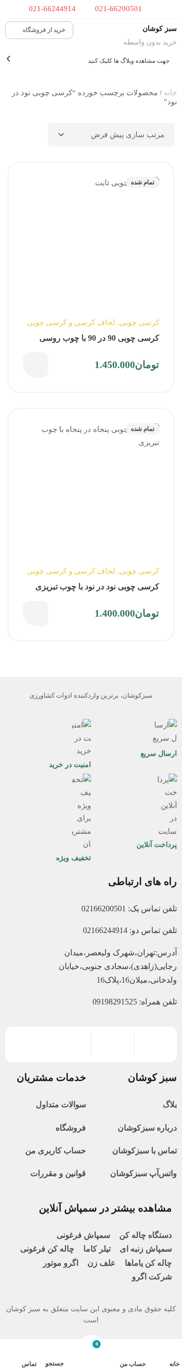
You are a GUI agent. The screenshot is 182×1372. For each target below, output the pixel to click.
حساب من (133, 1363)
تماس (29, 1363)
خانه (170, 93)
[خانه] (173, 1352)
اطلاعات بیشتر (35, 365)
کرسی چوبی (139, 322)
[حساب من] (139, 1352)
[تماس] (30, 1351)
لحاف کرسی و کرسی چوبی (71, 322)
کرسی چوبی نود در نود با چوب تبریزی (97, 586)
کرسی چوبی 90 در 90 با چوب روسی (99, 338)
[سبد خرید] (91, 1351)
